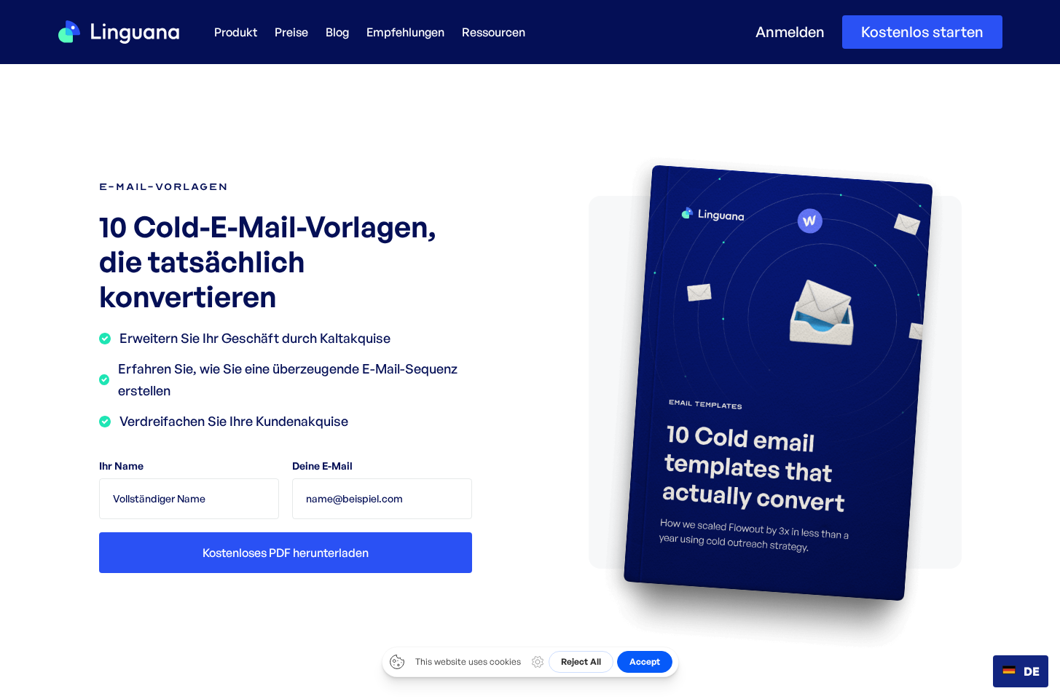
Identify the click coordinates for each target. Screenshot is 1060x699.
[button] (235, 32)
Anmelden (790, 32)
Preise (291, 32)
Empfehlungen (405, 32)
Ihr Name (121, 465)
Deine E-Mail (322, 465)
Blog (337, 32)
